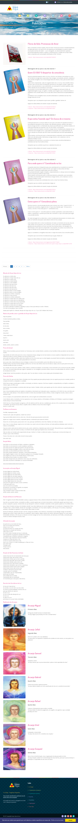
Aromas (31, 796)
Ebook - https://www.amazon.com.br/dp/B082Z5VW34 (41, 189)
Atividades (31, 800)
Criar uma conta (67, 2)
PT (48, 2)
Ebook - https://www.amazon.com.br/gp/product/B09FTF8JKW (43, 242)
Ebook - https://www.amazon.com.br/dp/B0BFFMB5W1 (42, 57)
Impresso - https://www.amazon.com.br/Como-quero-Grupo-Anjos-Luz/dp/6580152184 (50, 243)
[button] (19, 17)
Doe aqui (31, 806)
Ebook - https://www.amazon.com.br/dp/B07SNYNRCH (42, 107)
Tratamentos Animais (34, 793)
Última (27, 266)
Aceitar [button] (70, 820)
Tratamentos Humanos (35, 790)
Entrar (59, 2)
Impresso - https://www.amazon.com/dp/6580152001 (41, 108)
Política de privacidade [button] (57, 820)
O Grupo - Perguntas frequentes (12, 792)
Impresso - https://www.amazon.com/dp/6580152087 (41, 191)
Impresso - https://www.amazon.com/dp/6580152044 (41, 153)
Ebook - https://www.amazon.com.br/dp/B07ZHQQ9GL (42, 151)
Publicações (35, 26)
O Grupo (31, 787)
